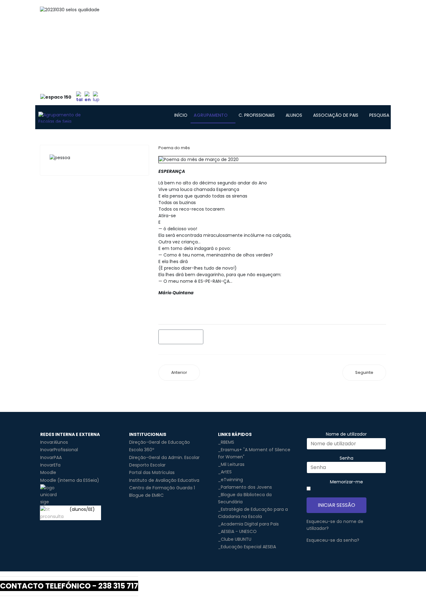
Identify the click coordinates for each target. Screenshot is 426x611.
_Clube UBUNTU (234, 539)
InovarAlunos (54, 442)
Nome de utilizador (346, 434)
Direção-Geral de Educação (159, 442)
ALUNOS (294, 115)
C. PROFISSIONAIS (257, 115)
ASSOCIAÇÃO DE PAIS (335, 115)
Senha (346, 458)
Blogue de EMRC (146, 495)
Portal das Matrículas (152, 472)
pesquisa (379, 115)
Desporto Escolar (147, 465)
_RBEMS (226, 442)
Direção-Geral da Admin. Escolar (164, 457)
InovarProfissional (59, 450)
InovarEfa (50, 465)
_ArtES (225, 472)
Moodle (48, 472)
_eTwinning (230, 480)
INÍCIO (180, 115)
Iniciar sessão (336, 505)
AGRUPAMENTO (211, 115)
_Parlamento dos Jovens (245, 487)
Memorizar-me (346, 482)
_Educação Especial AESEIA (247, 547)
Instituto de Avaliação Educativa (164, 480)
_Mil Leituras (231, 464)
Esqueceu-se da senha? (333, 540)
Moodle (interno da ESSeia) (69, 480)
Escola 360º (141, 450)
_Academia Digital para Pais (248, 524)
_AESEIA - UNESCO (237, 531)
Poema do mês (174, 148)
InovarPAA (51, 457)
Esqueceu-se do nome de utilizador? (335, 524)
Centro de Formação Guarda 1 (162, 488)
